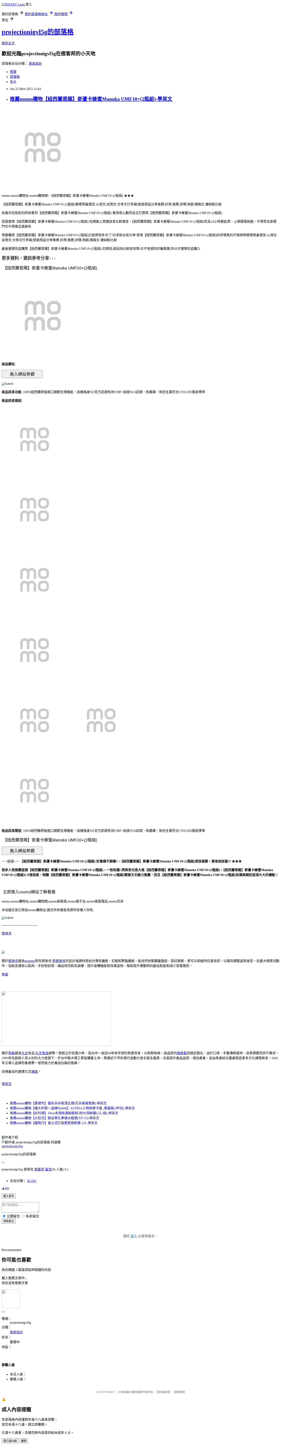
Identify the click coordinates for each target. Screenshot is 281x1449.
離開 (23, 1440)
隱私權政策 (163, 1392)
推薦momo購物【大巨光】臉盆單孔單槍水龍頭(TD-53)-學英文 (54, 1118)
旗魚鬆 (182, 1053)
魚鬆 (5, 974)
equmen (30, 961)
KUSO (31, 1181)
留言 (48, 1169)
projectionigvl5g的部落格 (38, 32)
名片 (13, 81)
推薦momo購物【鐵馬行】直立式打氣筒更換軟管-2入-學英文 (54, 1123)
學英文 (7, 1084)
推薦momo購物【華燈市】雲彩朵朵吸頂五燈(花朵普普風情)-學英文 (58, 1103)
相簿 (13, 72)
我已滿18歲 (10, 1440)
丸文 (24, 1053)
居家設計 (35, 63)
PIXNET (109, 1392)
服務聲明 (179, 1392)
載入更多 (8, 1196)
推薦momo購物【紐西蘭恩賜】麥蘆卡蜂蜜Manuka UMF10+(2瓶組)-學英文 (91, 99)
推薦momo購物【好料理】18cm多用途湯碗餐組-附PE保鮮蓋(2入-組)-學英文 (64, 1113)
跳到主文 (8, 43)
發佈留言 (8, 1221)
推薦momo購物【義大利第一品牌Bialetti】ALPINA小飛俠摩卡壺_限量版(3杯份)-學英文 (72, 1108)
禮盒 (34, 1071)
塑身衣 (7, 933)
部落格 (15, 76)
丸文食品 (42, 1053)
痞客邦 (39, 1169)
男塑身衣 (58, 961)
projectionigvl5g (12, 1146)
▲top (5, 1188)
